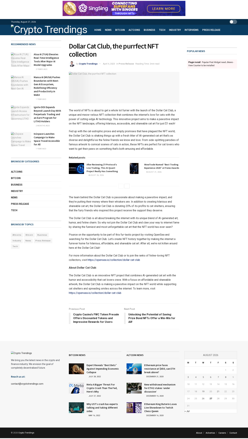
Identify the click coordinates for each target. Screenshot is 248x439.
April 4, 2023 (109, 63)
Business (149, 30)
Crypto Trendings (88, 63)
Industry (175, 30)
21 (218, 391)
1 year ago (40, 99)
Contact (233, 433)
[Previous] (120, 186)
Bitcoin (120, 30)
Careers (222, 433)
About (199, 433)
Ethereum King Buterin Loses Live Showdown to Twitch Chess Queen (160, 407)
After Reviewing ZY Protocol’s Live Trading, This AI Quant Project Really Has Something (102, 168)
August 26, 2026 (96, 175)
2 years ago (41, 69)
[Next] (127, 186)
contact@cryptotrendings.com (27, 383)
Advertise (210, 433)
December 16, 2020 (154, 415)
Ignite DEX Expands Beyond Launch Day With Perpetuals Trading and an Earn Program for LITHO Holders (47, 114)
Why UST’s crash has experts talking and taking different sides (102, 407)
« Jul (187, 411)
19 (203, 391)
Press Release (211, 30)
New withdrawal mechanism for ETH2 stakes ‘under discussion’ (159, 388)
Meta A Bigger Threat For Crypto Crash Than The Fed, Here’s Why (102, 388)
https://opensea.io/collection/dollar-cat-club (114, 260)
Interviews (192, 30)
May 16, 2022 (94, 415)
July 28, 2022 (94, 377)
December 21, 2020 (154, 377)
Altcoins (134, 30)
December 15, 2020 (154, 396)
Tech (162, 30)
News (108, 30)
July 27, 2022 (94, 396)
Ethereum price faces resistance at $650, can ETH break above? (159, 369)
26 (203, 398)
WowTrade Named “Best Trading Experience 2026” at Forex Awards (161, 166)
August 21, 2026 (153, 172)
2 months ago (42, 126)
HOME (97, 30)
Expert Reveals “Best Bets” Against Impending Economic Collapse (103, 369)
